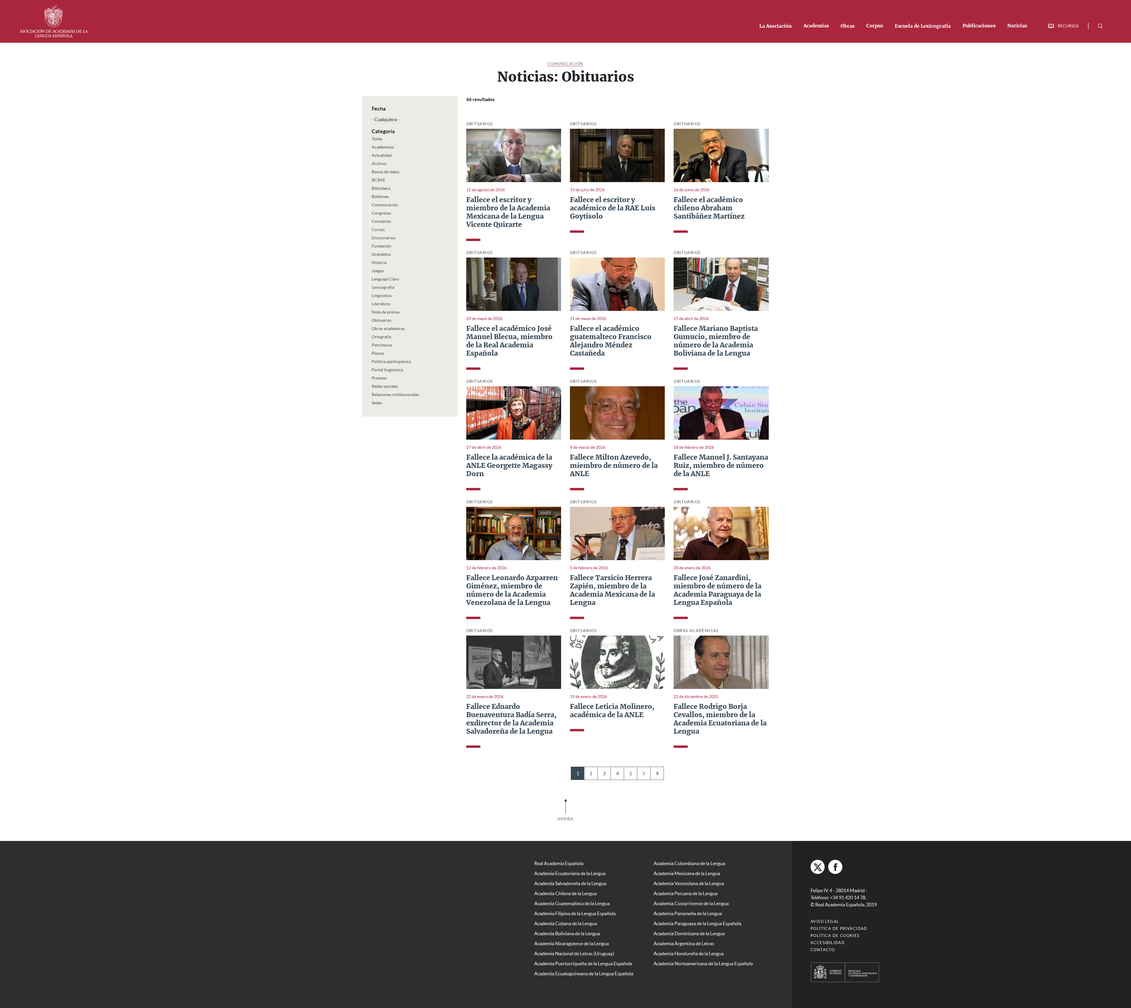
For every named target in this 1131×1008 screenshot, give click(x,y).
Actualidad (382, 155)
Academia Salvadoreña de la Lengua (570, 883)
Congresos (381, 213)
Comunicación (565, 64)
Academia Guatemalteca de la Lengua (572, 903)
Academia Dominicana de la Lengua (689, 933)
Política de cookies (835, 935)
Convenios (381, 221)
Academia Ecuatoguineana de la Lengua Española (583, 973)
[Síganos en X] (818, 867)
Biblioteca (381, 188)
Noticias (1017, 26)
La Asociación (775, 26)
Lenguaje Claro (385, 279)
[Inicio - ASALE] (53, 20)
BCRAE (378, 180)
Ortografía (381, 336)
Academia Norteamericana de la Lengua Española (703, 963)
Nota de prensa (385, 312)
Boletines (380, 196)
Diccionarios (383, 237)
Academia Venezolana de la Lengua (689, 883)
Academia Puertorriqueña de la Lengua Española (583, 963)
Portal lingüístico (387, 369)
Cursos (378, 229)
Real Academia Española (558, 863)
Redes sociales (385, 386)
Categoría (383, 131)
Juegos (378, 270)
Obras (847, 26)
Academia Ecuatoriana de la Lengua (570, 873)
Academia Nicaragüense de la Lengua (571, 943)
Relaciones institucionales (395, 394)
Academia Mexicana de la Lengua (687, 873)
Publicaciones (979, 26)
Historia (379, 262)
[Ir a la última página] (657, 773)
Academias (816, 26)
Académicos (383, 147)
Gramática (381, 254)
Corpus (874, 26)
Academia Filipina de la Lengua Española (575, 913)
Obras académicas (388, 328)
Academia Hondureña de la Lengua (689, 953)
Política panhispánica (391, 361)
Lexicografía (383, 287)
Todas (377, 138)
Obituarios (381, 320)
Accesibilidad (828, 943)
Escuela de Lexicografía (923, 26)
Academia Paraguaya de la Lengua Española (697, 923)
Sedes (377, 402)
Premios (379, 378)
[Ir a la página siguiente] (643, 773)
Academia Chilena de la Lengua (565, 893)
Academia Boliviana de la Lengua (567, 933)
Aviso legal (825, 921)
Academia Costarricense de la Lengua (691, 903)
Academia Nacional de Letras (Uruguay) (574, 953)
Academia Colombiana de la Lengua (689, 863)
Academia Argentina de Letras (684, 943)
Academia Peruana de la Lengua (685, 893)
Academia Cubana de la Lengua (565, 923)
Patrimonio (382, 345)
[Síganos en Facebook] (835, 867)
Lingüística (381, 295)
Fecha (379, 108)
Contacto (823, 950)
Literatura (381, 303)
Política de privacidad (839, 928)
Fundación (381, 246)
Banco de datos (385, 171)
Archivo (379, 163)
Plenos (378, 353)
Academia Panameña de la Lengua (688, 913)
